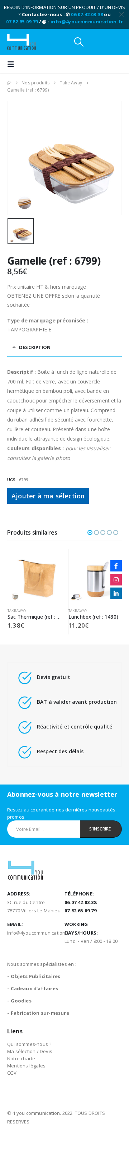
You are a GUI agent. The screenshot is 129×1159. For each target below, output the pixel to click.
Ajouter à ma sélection (48, 496)
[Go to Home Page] (9, 83)
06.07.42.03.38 (87, 14)
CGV (12, 1073)
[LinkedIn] (116, 593)
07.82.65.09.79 (22, 21)
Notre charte (21, 1058)
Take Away (21, 610)
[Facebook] (116, 566)
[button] (78, 42)
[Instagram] (116, 579)
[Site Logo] (21, 42)
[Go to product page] (39, 575)
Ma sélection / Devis (29, 1051)
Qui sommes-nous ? (29, 1044)
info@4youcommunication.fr (87, 21)
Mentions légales (26, 1065)
